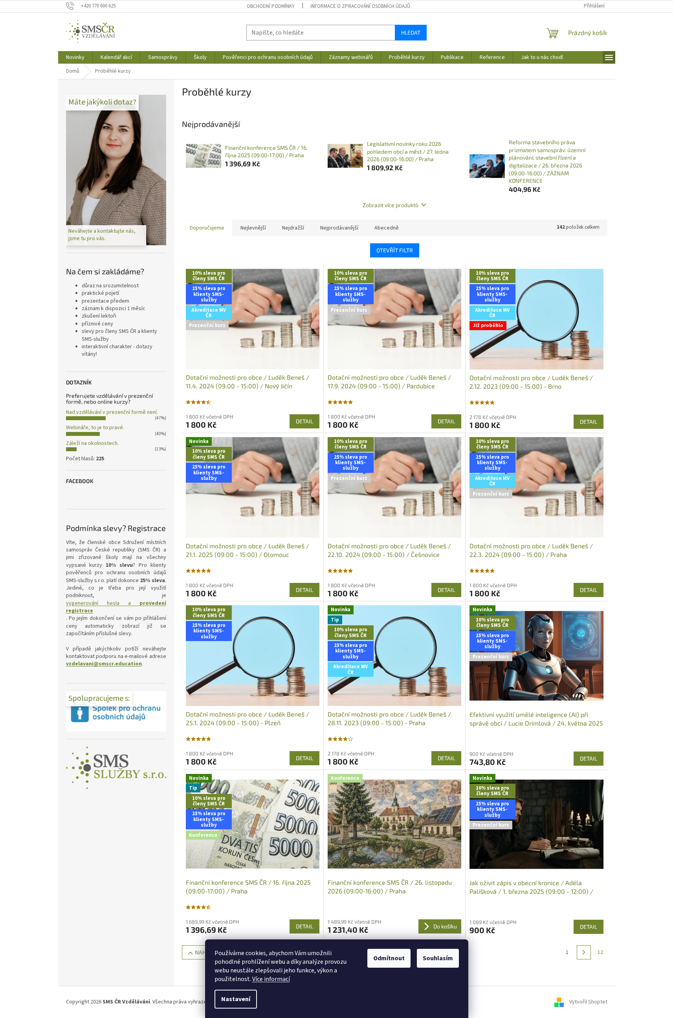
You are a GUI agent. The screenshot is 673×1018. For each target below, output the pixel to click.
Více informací (271, 979)
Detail (304, 421)
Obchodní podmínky (271, 6)
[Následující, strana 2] (584, 952)
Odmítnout (389, 958)
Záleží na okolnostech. (92, 443)
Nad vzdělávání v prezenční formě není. (112, 412)
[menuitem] (75, 57)
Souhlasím (438, 958)
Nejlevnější (253, 228)
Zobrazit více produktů (390, 205)
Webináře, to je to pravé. (95, 428)
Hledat (410, 32)
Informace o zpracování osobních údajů (360, 6)
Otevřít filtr (394, 250)
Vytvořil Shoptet (588, 1002)
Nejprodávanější (339, 228)
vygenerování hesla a (116, 607)
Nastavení (235, 999)
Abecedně (386, 228)
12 (600, 952)
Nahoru (205, 952)
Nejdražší (293, 228)
